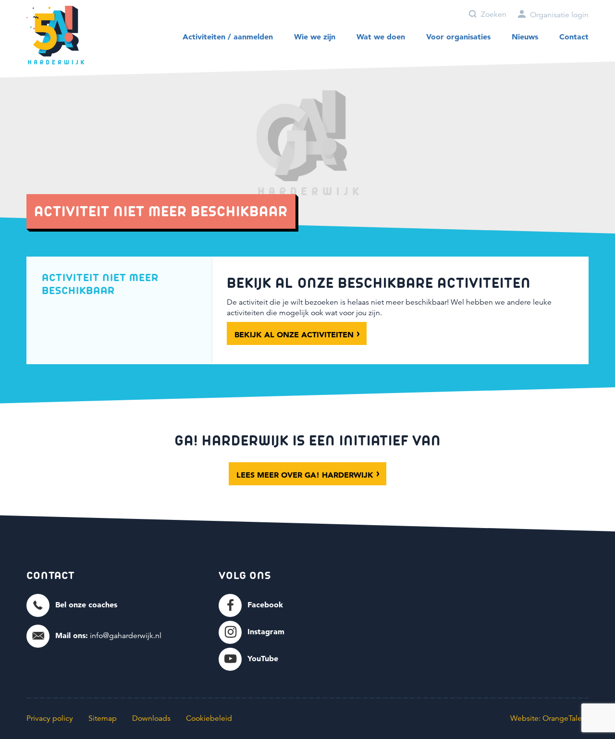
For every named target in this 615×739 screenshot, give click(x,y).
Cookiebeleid (209, 718)
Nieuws (525, 36)
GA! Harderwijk (55, 35)
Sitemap (102, 718)
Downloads (151, 718)
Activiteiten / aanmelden (228, 36)
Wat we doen (381, 36)
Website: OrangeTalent (549, 718)
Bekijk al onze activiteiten (294, 334)
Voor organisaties (458, 36)
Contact (574, 36)
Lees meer (304, 475)
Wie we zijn (314, 36)
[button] (71, 605)
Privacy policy (49, 718)
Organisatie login (558, 15)
